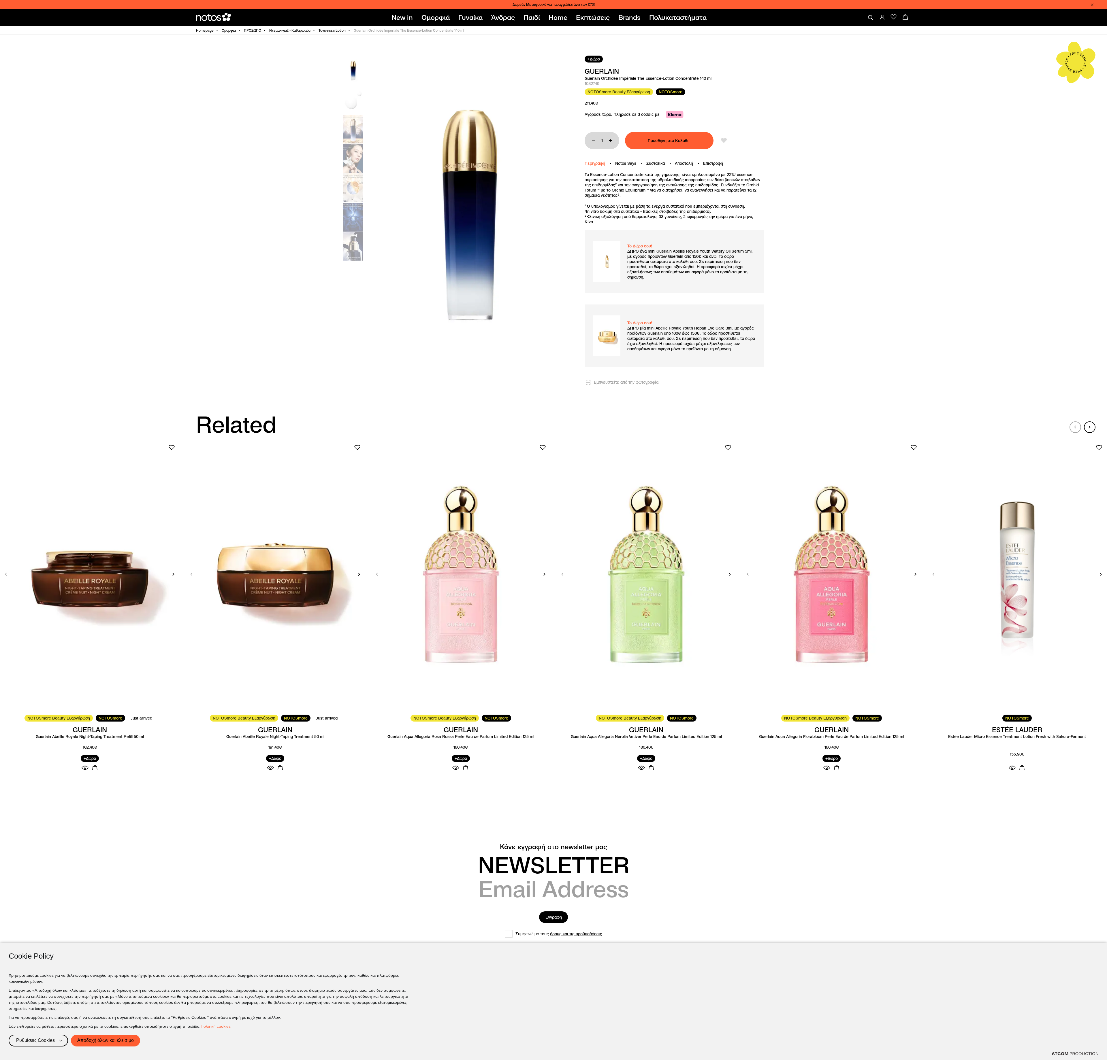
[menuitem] (403, 17)
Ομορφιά (229, 30)
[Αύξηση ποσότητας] (610, 140)
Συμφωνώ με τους (558, 933)
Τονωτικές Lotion (332, 30)
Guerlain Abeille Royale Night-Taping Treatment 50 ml (275, 736)
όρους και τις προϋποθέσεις (576, 933)
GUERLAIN (602, 71)
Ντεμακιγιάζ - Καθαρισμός (289, 30)
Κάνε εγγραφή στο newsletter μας (553, 847)
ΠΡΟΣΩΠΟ (252, 30)
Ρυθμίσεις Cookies (35, 1040)
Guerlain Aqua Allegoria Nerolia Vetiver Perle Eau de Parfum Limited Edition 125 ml (646, 736)
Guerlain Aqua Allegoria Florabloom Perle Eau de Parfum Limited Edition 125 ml (831, 736)
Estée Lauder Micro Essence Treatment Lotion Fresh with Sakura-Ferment (1017, 736)
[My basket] (905, 17)
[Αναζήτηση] (870, 17)
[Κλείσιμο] (1092, 4)
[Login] (882, 17)
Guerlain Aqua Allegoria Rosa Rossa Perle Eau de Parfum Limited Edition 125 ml (460, 736)
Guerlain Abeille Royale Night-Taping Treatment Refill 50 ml (90, 736)
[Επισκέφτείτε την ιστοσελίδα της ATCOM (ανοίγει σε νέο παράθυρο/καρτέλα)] (1075, 1054)
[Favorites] (893, 17)
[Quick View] (85, 767)
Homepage (205, 30)
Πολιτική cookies (216, 1026)
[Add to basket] (95, 767)
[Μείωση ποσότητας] (593, 140)
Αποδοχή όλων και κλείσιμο (105, 1040)
